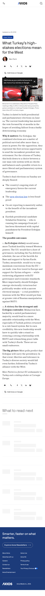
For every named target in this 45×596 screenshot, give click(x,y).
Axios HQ (23, 557)
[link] (5, 66)
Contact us (5, 564)
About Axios (6, 553)
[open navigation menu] (3, 3)
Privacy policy (25, 560)
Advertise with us (7, 557)
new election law (19, 197)
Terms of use (25, 564)
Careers (5, 560)
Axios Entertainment (8, 572)
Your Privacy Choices (27, 568)
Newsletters (6, 568)
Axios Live (24, 553)
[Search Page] (41, 3)
